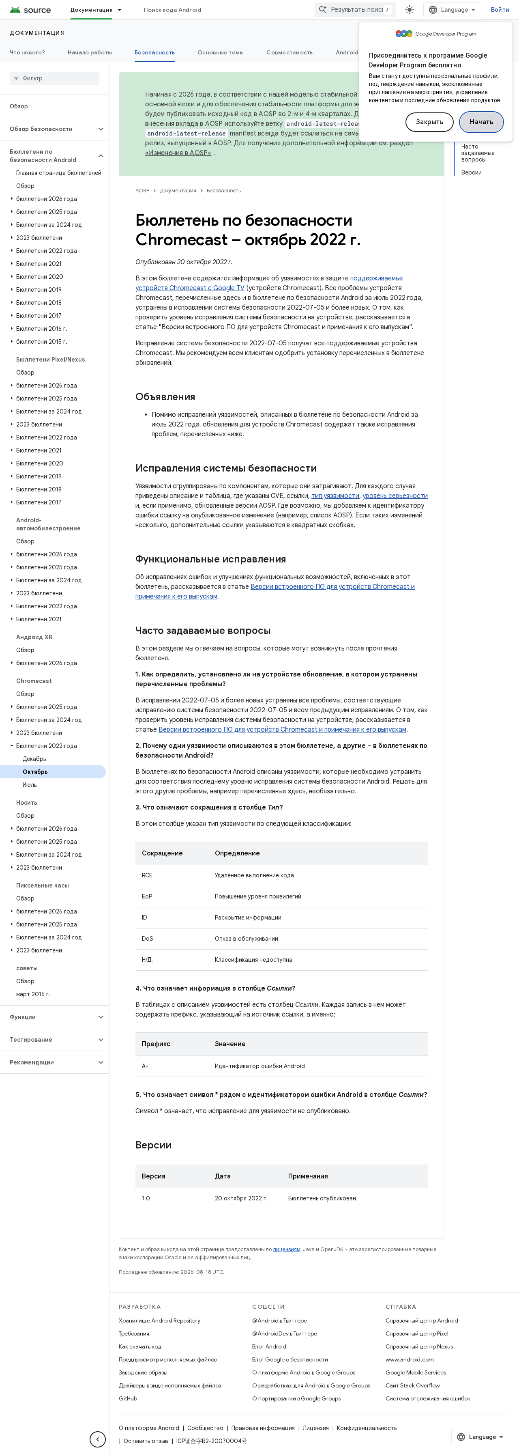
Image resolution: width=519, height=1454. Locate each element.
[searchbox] (54, 78)
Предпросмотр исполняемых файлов (168, 1359)
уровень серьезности (395, 496)
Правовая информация (263, 1428)
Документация (91, 9)
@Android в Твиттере (279, 1320)
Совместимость (289, 52)
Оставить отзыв (146, 1441)
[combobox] (355, 9)
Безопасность (155, 52)
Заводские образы (143, 1372)
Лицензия (316, 1428)
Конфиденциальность (367, 1428)
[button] (48, 129)
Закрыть (430, 122)
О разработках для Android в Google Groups (311, 1385)
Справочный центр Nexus (419, 1346)
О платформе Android (149, 1428)
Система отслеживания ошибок (428, 1398)
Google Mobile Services (416, 1372)
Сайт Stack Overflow (413, 1385)
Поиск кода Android (173, 9)
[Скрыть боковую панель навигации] (98, 1439)
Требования (134, 1333)
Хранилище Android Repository (159, 1320)
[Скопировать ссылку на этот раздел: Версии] (180, 1146)
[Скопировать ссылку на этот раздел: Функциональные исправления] (294, 560)
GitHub (128, 1398)
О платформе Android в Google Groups (303, 1372)
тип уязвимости (335, 496)
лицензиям (286, 1249)
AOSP (142, 190)
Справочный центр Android (422, 1320)
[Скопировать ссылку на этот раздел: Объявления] (203, 398)
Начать (481, 122)
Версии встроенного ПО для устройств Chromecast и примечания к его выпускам (282, 730)
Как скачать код (140, 1346)
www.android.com (410, 1359)
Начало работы (90, 52)
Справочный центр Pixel (417, 1333)
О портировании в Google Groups (296, 1398)
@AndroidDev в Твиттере (284, 1333)
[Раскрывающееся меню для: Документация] (123, 9)
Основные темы (220, 52)
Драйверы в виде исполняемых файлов (170, 1385)
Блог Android (269, 1346)
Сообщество (205, 1428)
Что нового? (27, 52)
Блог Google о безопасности (290, 1359)
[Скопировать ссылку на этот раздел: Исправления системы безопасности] (325, 469)
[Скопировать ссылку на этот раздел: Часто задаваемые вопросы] (279, 631)
